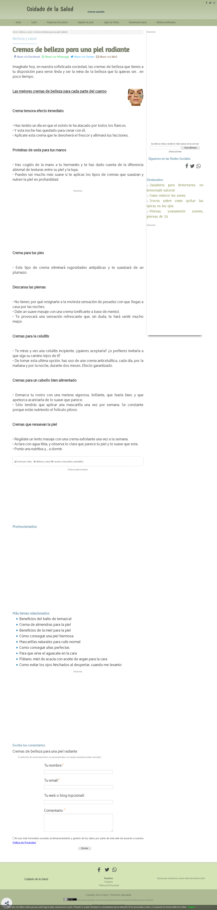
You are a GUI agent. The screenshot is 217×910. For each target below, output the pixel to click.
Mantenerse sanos (137, 22)
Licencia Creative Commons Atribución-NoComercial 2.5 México (126, 900)
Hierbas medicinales (166, 22)
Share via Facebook (28, 56)
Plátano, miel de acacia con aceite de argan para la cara (63, 659)
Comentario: (54, 811)
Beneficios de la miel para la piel (45, 630)
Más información (204, 907)
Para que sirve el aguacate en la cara (48, 653)
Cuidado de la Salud (50, 9)
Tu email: (52, 780)
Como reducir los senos (167, 195)
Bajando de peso (86, 22)
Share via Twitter (83, 56)
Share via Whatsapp (56, 56)
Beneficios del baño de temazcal (45, 619)
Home (18, 22)
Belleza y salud (25, 39)
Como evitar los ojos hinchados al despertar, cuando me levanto (70, 665)
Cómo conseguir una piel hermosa (46, 636)
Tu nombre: (54, 765)
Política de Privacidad (109, 885)
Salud (34, 22)
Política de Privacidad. (24, 843)
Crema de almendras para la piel (45, 625)
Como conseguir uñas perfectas (44, 648)
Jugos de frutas (111, 22)
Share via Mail (108, 56)
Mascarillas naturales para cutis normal (50, 642)
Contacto (108, 882)
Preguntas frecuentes (57, 22)
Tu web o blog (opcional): (64, 796)
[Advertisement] (78, 217)
